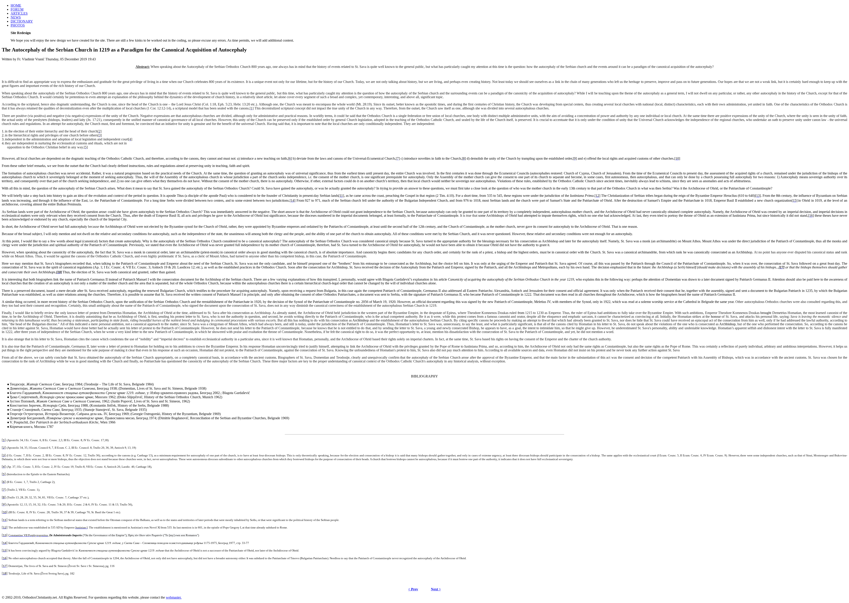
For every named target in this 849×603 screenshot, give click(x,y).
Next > (436, 589)
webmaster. (174, 597)
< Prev (413, 589)
